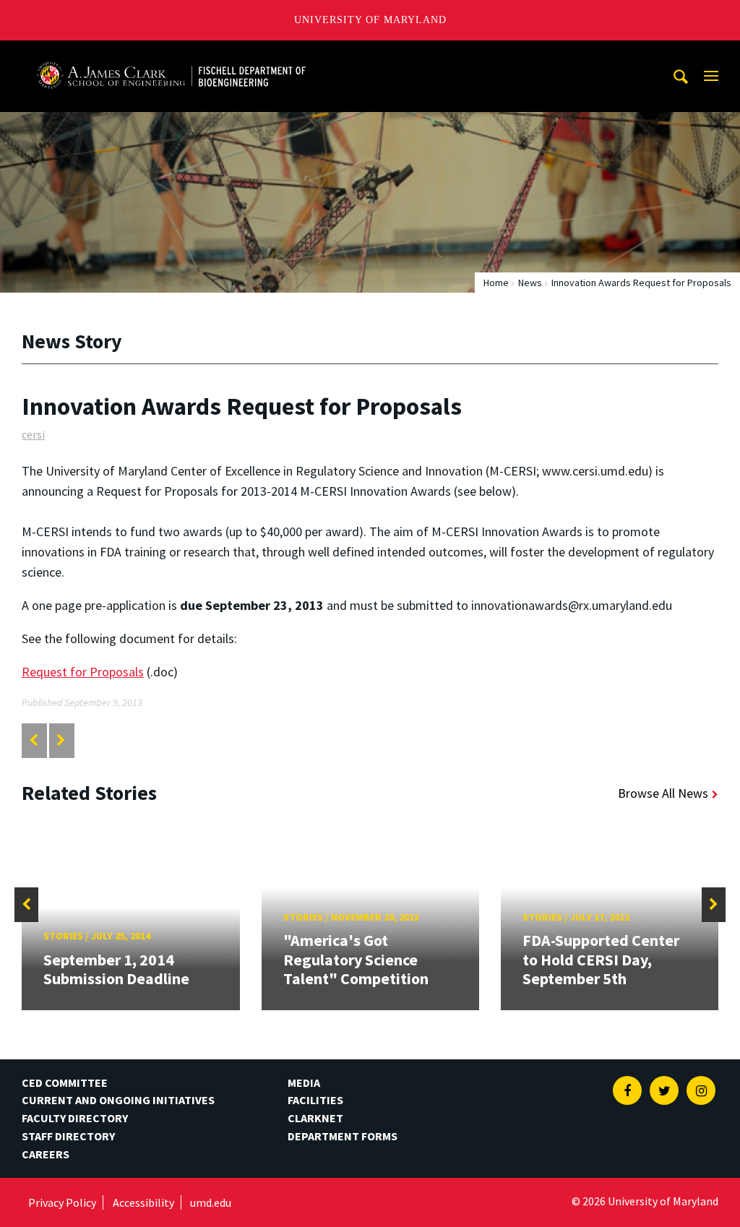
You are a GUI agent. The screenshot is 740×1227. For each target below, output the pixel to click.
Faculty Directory (75, 1118)
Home (496, 282)
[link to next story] (61, 740)
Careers (45, 1154)
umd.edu (210, 1202)
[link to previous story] (33, 740)
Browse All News (663, 793)
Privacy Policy (62, 1202)
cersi (33, 434)
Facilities (315, 1100)
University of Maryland (370, 19)
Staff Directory (68, 1136)
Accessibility (143, 1202)
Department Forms (342, 1136)
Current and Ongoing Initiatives (118, 1100)
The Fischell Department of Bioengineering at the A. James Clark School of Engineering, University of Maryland (171, 54)
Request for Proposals (83, 671)
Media (304, 1082)
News (530, 282)
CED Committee (65, 1082)
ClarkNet (315, 1118)
